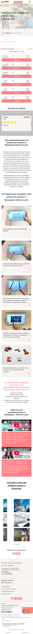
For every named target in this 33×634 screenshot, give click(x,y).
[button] (2, 123)
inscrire (22, 157)
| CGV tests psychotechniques (8, 589)
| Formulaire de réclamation (8, 591)
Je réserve (16, 60)
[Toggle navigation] (29, 2)
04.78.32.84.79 (18, 2)
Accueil (3, 603)
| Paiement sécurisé (6, 593)
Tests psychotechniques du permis (9, 605)
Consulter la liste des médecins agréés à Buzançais (16, 486)
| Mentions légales (5, 586)
